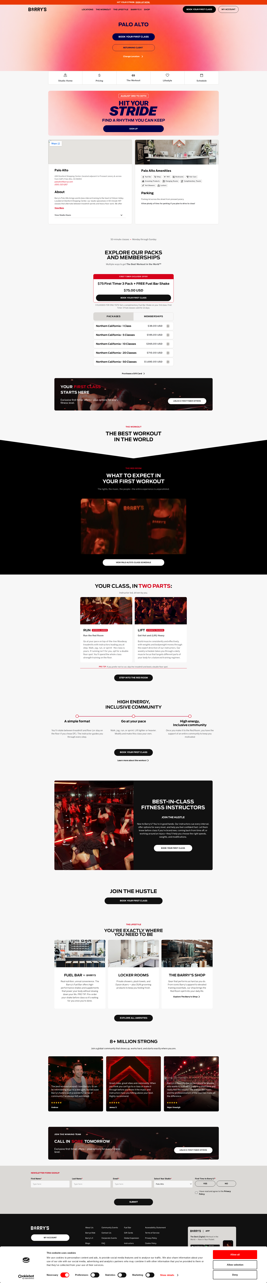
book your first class (133, 752)
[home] (37, 9)
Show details (167, 1275)
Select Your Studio (163, 1179)
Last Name (77, 1179)
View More (59, 208)
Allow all (235, 1254)
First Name (36, 1179)
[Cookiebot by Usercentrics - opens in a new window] (26, 1277)
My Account (228, 9)
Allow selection (235, 1264)
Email (116, 1179)
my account (50, 1238)
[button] (90, 215)
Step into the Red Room (133, 678)
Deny (235, 1274)
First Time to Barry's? (205, 1179)
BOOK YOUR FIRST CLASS (199, 9)
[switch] (95, 1275)
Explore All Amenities (133, 1018)
